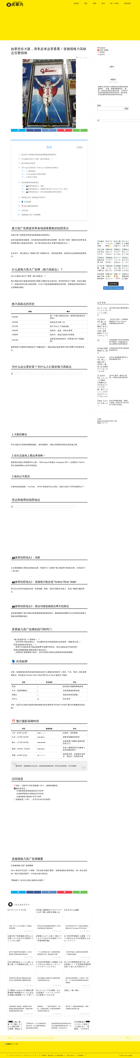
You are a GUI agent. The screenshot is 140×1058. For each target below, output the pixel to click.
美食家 (76, 3)
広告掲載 (80, 1055)
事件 (103, 3)
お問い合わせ (70, 1055)
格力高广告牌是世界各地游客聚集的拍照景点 (38, 154)
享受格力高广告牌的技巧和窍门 (33, 197)
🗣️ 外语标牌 (26, 202)
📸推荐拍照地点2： (47, 189)
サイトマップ (30, 1055)
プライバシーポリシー (16, 1055)
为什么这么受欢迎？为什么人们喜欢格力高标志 (39, 168)
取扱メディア (102, 423)
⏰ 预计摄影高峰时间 (29, 206)
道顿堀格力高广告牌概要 (31, 215)
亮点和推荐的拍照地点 (30, 182)
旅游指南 (127, 3)
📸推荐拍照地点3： (44, 192)
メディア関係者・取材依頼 (45, 1055)
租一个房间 (114, 3)
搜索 (99, 105)
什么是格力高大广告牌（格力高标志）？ (37, 159)
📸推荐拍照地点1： (35, 186)
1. (31, 171)
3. (31, 177)
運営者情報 (60, 1055)
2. (36, 174)
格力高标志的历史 (28, 163)
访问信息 (24, 210)
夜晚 (94, 3)
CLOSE (79, 147)
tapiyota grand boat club (107, 421)
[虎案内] (15, 6)
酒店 (86, 3)
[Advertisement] (70, 25)
